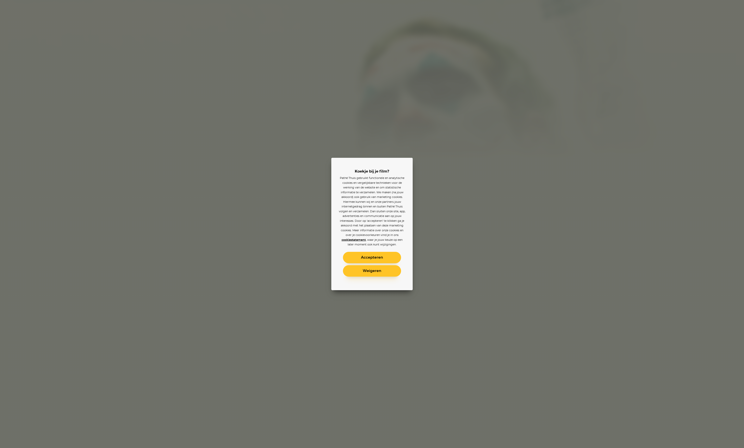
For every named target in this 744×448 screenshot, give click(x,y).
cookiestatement (354, 240)
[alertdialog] (372, 224)
